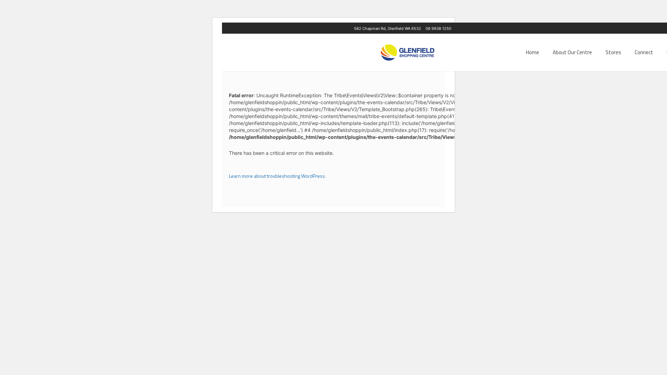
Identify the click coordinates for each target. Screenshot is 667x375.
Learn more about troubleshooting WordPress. (277, 176)
